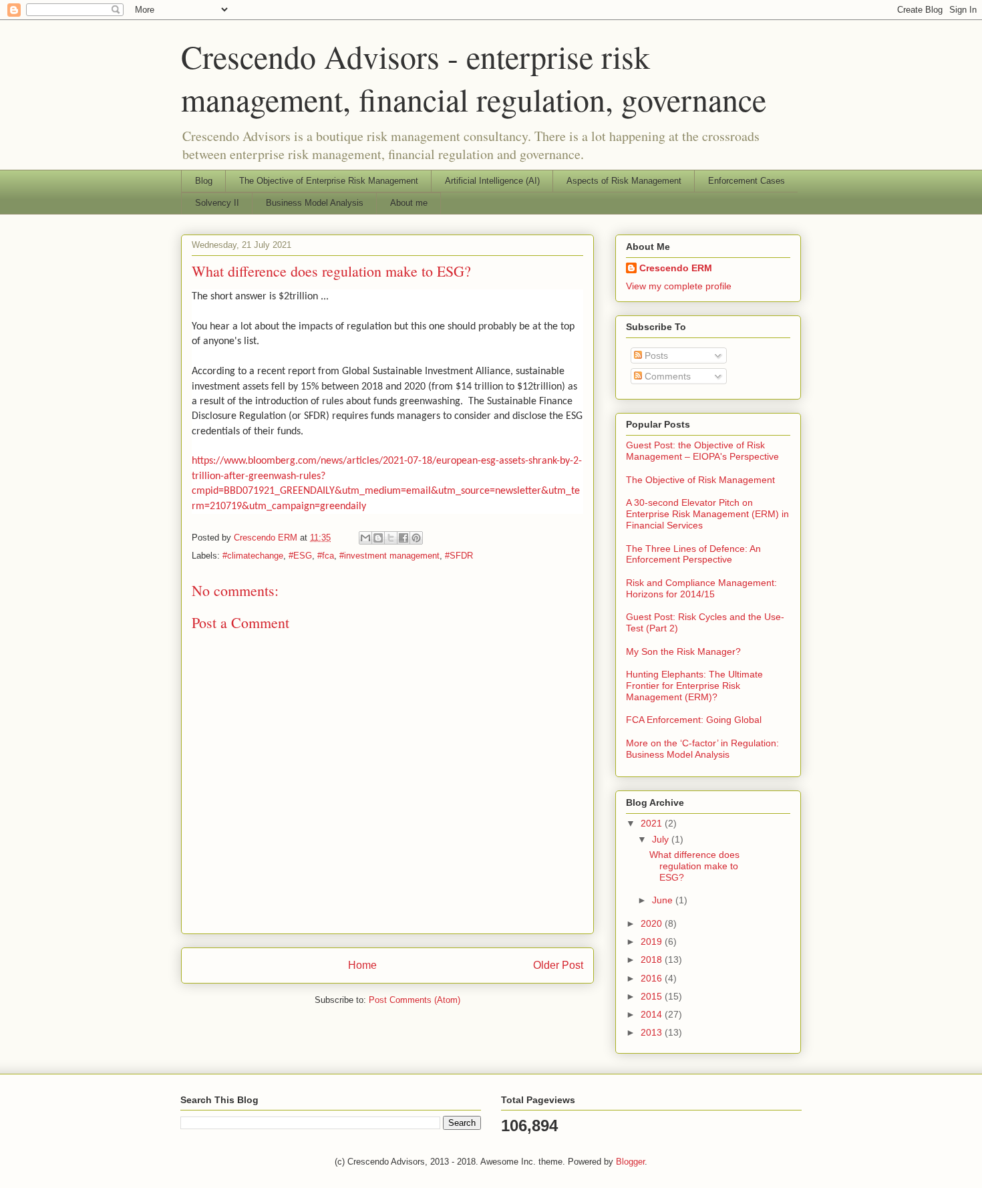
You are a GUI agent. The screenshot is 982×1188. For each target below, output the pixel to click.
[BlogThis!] (378, 538)
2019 (653, 941)
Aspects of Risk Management (623, 181)
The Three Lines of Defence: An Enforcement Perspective (693, 554)
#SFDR (459, 556)
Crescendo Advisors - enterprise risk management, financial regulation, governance (473, 77)
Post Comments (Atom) (414, 1000)
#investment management (389, 556)
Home (362, 965)
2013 (653, 1032)
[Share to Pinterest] (416, 538)
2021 (653, 823)
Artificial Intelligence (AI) (492, 181)
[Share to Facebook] (403, 538)
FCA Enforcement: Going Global (694, 719)
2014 (653, 1014)
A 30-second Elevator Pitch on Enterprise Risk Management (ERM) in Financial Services (707, 514)
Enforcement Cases (746, 181)
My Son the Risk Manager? (683, 651)
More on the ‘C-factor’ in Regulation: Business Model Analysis (702, 749)
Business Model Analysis (314, 203)
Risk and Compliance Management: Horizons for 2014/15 (701, 588)
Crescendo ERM (675, 268)
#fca (325, 556)
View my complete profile (678, 286)
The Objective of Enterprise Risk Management (328, 181)
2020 (653, 923)
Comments (666, 376)
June (663, 900)
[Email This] (365, 538)
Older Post (558, 965)
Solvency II (217, 203)
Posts (655, 355)
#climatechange (252, 556)
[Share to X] (390, 538)
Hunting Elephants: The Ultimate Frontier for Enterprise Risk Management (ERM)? (694, 685)
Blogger (630, 1162)
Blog (203, 181)
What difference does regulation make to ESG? (694, 866)
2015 (653, 996)
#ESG (300, 556)
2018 (653, 959)
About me (409, 203)
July (661, 839)
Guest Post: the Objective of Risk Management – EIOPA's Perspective (702, 451)
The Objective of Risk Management (700, 479)
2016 (653, 978)
